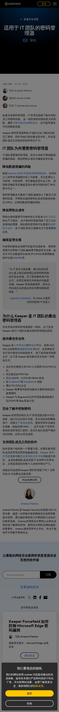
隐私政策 (38, 685)
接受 (29, 693)
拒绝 (29, 703)
